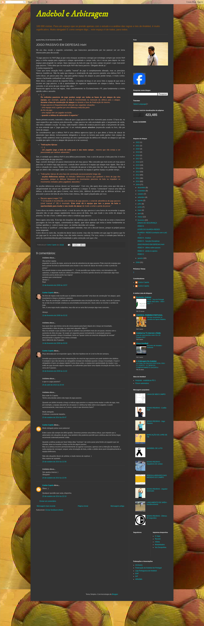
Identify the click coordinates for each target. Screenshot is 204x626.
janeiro (140, 258)
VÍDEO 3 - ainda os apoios (147, 251)
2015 (138, 165)
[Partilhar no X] (78, 245)
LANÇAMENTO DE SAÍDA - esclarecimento (157, 503)
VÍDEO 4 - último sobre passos (148, 248)
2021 (138, 146)
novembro (142, 191)
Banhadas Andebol (143, 297)
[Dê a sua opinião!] (76, 245)
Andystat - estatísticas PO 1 (145, 380)
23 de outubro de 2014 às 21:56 (54, 462)
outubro (141, 194)
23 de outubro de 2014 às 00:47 (54, 417)
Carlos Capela (48, 293)
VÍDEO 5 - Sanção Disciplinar (148, 241)
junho (140, 207)
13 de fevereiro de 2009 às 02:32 (54, 315)
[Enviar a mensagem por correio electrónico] (69, 245)
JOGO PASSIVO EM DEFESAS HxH (150, 244)
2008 (138, 262)
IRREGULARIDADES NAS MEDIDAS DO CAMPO (157, 476)
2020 (138, 149)
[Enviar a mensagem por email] (73, 245)
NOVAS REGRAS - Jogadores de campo (155, 463)
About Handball (142, 343)
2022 (138, 142)
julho (140, 204)
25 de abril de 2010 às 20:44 (53, 385)
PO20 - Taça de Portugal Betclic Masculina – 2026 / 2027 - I (156, 301)
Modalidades (160, 545)
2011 (138, 178)
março (140, 217)
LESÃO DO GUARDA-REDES (148, 229)
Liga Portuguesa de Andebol (146, 571)
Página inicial (83, 506)
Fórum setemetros (142, 383)
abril (139, 214)
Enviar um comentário (48, 501)
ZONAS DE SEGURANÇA (147, 223)
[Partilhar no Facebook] (81, 245)
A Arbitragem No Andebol (146, 361)
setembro (141, 197)
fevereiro (141, 220)
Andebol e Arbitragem (72, 14)
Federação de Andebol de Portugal (148, 568)
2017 (138, 159)
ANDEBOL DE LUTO (154, 448)
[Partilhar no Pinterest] (84, 245)
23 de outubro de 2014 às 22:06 (54, 478)
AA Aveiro (139, 565)
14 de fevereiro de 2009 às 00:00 (54, 343)
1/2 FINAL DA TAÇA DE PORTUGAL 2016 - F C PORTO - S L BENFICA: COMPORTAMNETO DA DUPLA (151, 365)
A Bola (157, 542)
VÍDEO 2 (140, 254)
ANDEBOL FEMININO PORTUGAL (149, 315)
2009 (138, 185)
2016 (138, 162)
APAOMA (138, 579)
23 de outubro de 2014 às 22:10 (54, 496)
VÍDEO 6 (140, 226)
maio (140, 210)
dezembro (142, 188)
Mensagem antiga (117, 506)
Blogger (115, 594)
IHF (136, 576)
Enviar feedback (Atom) (54, 510)
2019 (138, 152)
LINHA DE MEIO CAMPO (156, 394)
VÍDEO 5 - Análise (144, 238)
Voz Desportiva (160, 547)
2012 (138, 175)
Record (157, 539)
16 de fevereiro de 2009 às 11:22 (54, 371)
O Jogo (157, 536)
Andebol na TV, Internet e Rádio (148, 333)
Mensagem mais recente (46, 506)
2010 (138, 181)
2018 (138, 155)
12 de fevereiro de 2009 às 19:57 (54, 285)
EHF (137, 574)
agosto (140, 200)
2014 (138, 168)
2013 (138, 172)
